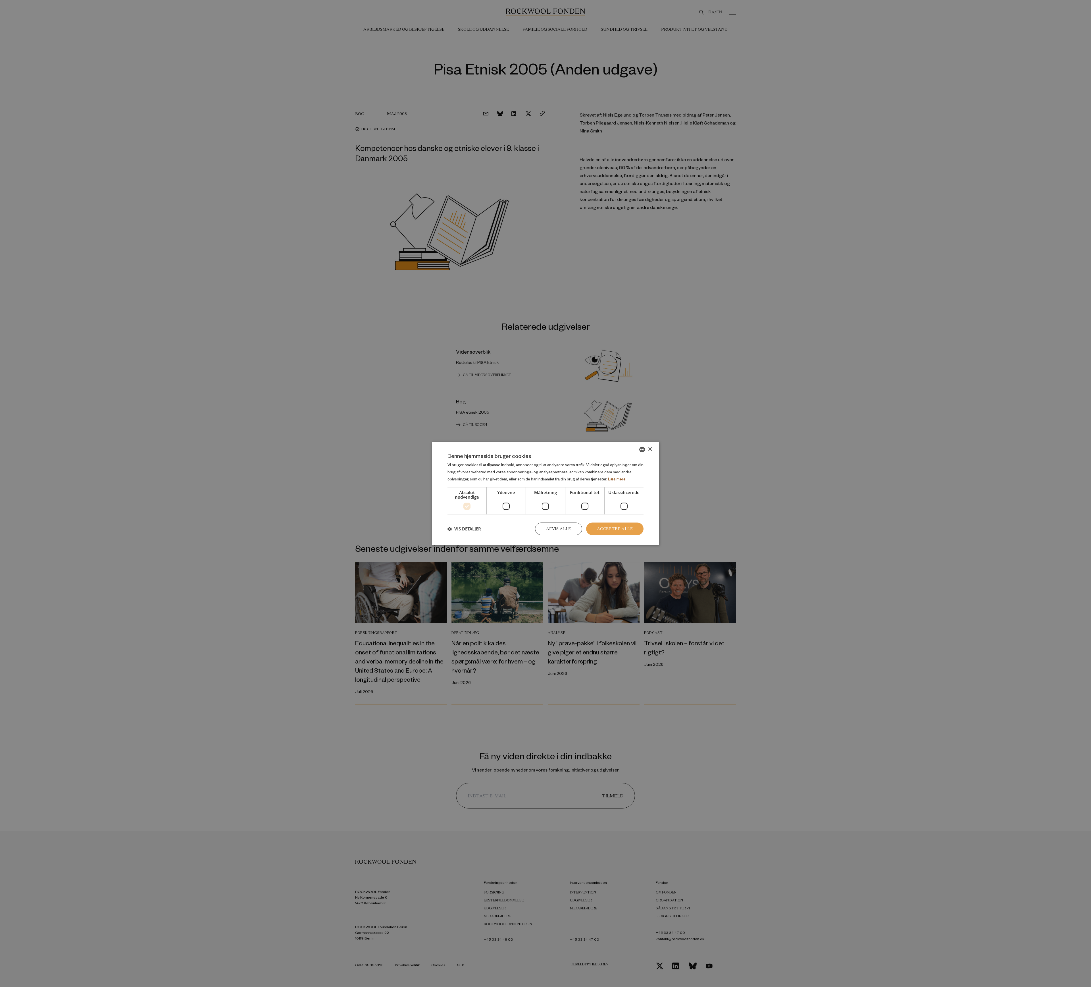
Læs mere (617, 478)
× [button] (650, 449)
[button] (464, 529)
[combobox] (642, 449)
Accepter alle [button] (615, 528)
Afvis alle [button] (558, 528)
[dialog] (545, 493)
